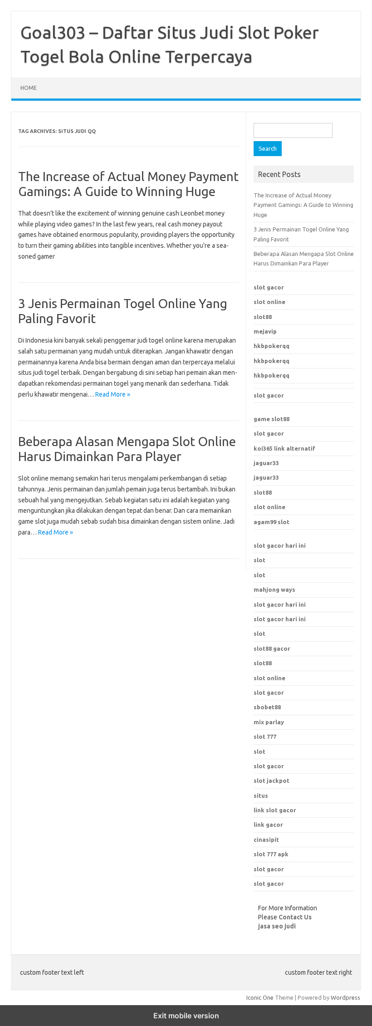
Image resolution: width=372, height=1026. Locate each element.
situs (261, 795)
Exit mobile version (186, 1015)
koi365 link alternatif (284, 448)
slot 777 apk (271, 854)
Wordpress (345, 997)
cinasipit (266, 839)
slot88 (263, 317)
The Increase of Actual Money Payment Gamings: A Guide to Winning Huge (303, 205)
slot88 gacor (272, 648)
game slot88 (271, 419)
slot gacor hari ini (280, 545)
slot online (269, 302)
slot (259, 560)
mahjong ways (274, 589)
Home (28, 88)
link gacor (268, 824)
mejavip (265, 331)
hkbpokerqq (271, 346)
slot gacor (269, 287)
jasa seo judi (277, 926)
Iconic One (260, 997)
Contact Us (295, 917)
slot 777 (265, 736)
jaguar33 (266, 463)
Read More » (112, 394)
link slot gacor (275, 810)
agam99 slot (271, 522)
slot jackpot (271, 780)
